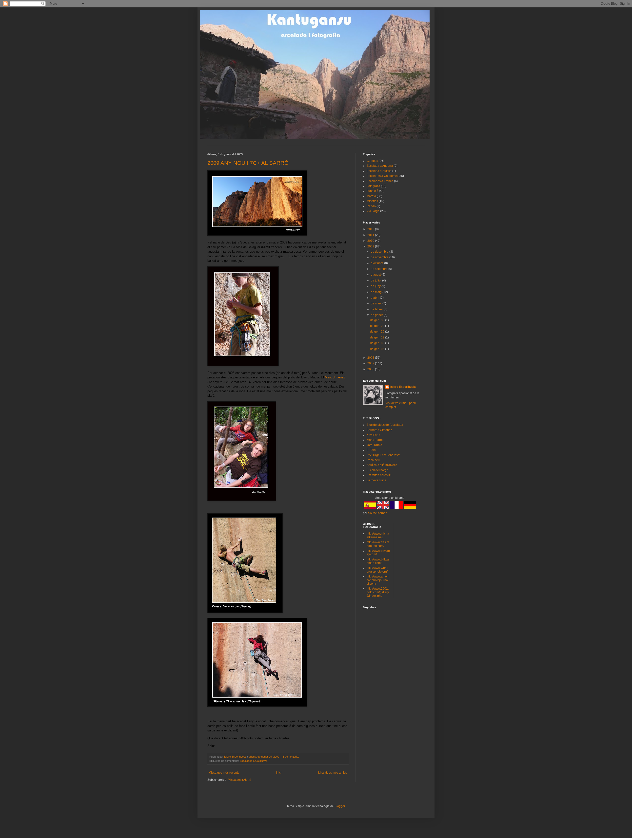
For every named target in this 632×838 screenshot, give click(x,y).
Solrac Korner (377, 513)
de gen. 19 (377, 337)
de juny (376, 286)
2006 (371, 369)
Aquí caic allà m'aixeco (382, 465)
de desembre (380, 251)
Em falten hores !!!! (379, 475)
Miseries (372, 201)
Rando (371, 206)
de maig (376, 292)
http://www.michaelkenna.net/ (378, 535)
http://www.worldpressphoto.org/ (377, 569)
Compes (372, 161)
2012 (371, 229)
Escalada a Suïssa (379, 171)
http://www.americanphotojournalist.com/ (378, 580)
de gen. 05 (377, 349)
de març (376, 303)
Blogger (340, 806)
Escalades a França (380, 181)
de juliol (376, 280)
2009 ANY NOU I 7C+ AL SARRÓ (248, 163)
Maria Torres (375, 440)
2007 (371, 363)
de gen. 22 (377, 326)
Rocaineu (373, 460)
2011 (371, 235)
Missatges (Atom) (239, 780)
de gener (377, 315)
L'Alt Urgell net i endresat (383, 455)
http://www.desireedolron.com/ (378, 543)
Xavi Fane (373, 435)
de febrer (377, 309)
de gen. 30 (377, 320)
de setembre (379, 269)
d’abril (375, 297)
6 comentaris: (291, 756)
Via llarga (373, 211)
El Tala (371, 450)
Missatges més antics (332, 772)
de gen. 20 (377, 331)
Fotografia (373, 186)
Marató (371, 196)
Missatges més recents (224, 772)
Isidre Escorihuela (403, 387)
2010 (371, 240)
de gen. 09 (377, 343)
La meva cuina (376, 480)
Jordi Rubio (374, 445)
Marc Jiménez (335, 377)
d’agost (376, 274)
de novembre (380, 257)
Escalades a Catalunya (253, 760)
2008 (371, 357)
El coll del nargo (377, 470)
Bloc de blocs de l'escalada (385, 425)
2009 (371, 246)
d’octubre (377, 263)
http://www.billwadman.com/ (378, 561)
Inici (278, 772)
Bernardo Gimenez (379, 430)
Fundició (372, 191)
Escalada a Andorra (380, 166)
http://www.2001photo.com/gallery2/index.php (378, 592)
